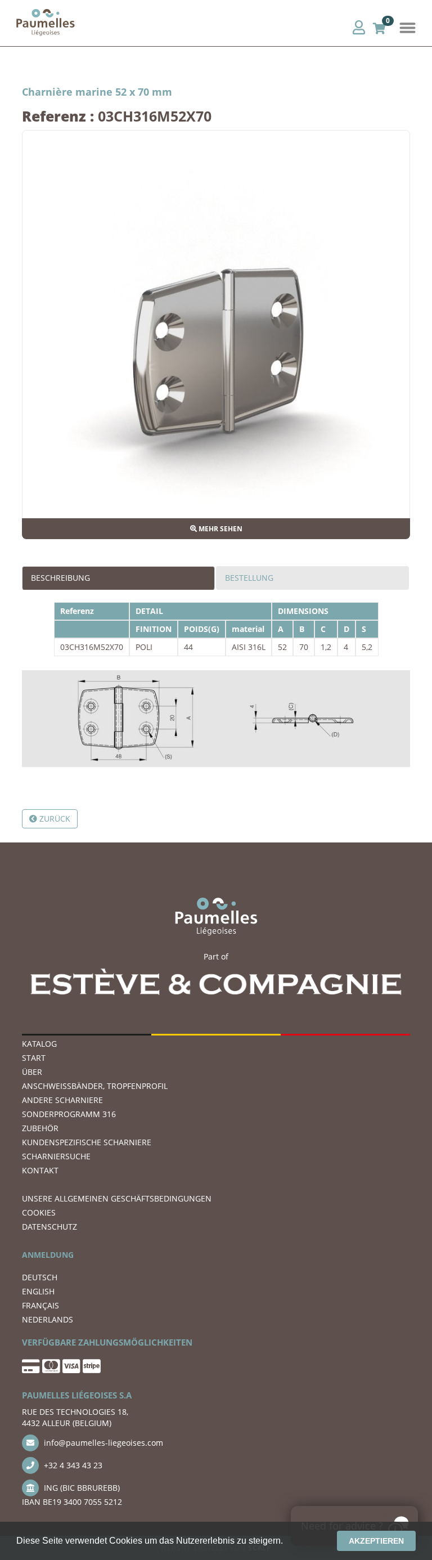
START (34, 1057)
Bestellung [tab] (249, 577)
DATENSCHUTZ (49, 1226)
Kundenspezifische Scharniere (86, 1142)
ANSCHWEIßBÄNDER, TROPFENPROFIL (95, 1086)
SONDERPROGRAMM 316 (69, 1114)
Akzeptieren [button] (376, 1540)
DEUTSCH (39, 1277)
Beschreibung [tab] (60, 577)
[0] (379, 27)
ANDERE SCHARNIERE (62, 1100)
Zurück (53, 818)
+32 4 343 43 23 (72, 1465)
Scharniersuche (56, 1156)
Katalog (39, 1043)
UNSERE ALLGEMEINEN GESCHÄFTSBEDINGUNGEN (117, 1198)
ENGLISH (38, 1291)
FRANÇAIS (40, 1305)
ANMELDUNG (48, 1254)
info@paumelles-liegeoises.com (102, 1442)
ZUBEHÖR (40, 1128)
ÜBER (32, 1071)
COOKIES (39, 1212)
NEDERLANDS (47, 1319)
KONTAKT (40, 1170)
